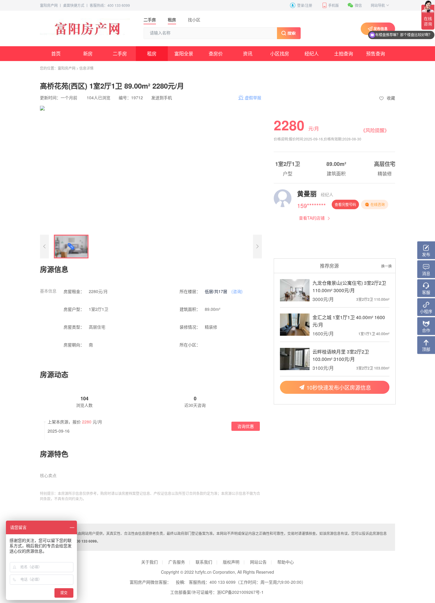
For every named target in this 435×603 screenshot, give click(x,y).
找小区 (194, 20)
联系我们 (204, 562)
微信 (358, 5)
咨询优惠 (245, 426)
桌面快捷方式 (73, 5)
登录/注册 (304, 5)
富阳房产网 (49, 5)
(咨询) (237, 291)
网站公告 (258, 562)
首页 (56, 53)
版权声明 (231, 562)
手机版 (333, 5)
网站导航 (378, 5)
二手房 (150, 20)
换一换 (386, 265)
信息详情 (86, 68)
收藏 (391, 98)
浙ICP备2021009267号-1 (240, 592)
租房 (172, 20)
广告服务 (176, 562)
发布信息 (380, 28)
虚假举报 (253, 97)
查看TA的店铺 (312, 218)
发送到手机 (161, 97)
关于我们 (149, 562)
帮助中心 (285, 562)
